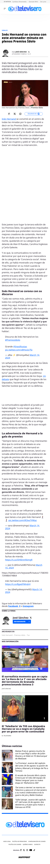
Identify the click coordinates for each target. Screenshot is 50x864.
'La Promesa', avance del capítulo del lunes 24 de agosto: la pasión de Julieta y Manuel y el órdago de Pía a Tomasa (31, 767)
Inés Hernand (9, 119)
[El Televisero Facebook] (20, 850)
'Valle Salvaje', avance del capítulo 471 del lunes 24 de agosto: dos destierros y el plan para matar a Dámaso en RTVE (30, 803)
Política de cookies (15, 844)
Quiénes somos (28, 844)
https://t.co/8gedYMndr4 (17, 584)
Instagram (28, 606)
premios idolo (19, 635)
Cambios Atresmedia (19, 2)
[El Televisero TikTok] (34, 850)
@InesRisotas (20, 346)
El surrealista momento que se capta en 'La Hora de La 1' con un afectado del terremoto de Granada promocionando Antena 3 (24, 680)
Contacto (37, 844)
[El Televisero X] (24, 850)
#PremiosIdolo (12, 340)
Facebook (13, 606)
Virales (5, 30)
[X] (29, 52)
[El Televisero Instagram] (27, 850)
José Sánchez (21, 52)
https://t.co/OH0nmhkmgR (18, 559)
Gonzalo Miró (33, 2)
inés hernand (7, 635)
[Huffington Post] (24, 857)
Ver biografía (19, 622)
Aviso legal (7, 841)
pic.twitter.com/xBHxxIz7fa (18, 349)
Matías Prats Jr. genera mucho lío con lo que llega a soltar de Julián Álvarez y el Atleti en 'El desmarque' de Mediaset (31, 755)
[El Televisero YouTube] (30, 850)
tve (28, 635)
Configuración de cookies (37, 841)
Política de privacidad (19, 841)
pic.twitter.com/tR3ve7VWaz (22, 520)
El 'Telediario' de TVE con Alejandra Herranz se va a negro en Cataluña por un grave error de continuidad (23, 729)
